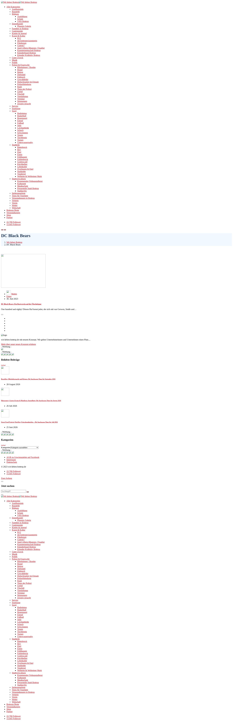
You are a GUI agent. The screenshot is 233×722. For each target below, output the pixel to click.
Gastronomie (17, 31)
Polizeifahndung (24, 84)
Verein (14, 203)
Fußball (20, 123)
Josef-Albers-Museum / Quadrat (30, 48)
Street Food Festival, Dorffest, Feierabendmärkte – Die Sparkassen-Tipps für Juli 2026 (29, 422)
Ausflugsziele (17, 9)
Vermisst (21, 99)
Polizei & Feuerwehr (21, 65)
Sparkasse (16, 108)
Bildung (15, 14)
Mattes (14, 294)
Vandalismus (22, 96)
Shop (8, 215)
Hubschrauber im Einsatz (28, 82)
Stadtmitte (21, 171)
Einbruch (21, 77)
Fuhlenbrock (22, 159)
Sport (14, 111)
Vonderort (21, 174)
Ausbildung (22, 16)
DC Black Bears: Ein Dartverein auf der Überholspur (21, 304)
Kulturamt (21, 183)
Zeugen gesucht (24, 104)
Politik (14, 62)
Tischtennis (22, 137)
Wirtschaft (16, 208)
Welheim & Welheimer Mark (29, 176)
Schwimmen (22, 133)
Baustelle (16, 11)
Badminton (22, 113)
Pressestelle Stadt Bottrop (28, 188)
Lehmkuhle (22, 166)
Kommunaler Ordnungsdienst (29, 181)
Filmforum (21, 43)
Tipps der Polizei (24, 89)
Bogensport (22, 118)
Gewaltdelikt (22, 79)
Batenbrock (22, 147)
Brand (20, 70)
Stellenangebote (18, 193)
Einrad (20, 120)
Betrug (20, 72)
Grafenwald (22, 162)
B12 (19, 38)
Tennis (20, 135)
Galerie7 (21, 45)
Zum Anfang (6, 478)
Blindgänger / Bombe (26, 67)
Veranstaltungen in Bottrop (23, 198)
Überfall (20, 94)
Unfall (20, 91)
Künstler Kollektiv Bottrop (28, 55)
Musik (14, 60)
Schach (20, 130)
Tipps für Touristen (20, 196)
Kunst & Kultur (18, 36)
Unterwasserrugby (25, 142)
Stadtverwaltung (19, 179)
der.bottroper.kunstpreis (27, 41)
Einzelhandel (17, 24)
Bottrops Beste (12, 210)
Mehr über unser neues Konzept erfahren (18, 344)
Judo (19, 125)
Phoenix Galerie (24, 26)
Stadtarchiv (22, 191)
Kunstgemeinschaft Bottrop (29, 50)
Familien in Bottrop (20, 28)
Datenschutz (11, 462)
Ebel (19, 152)
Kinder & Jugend (19, 33)
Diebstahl (21, 74)
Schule (20, 19)
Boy (19, 150)
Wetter (14, 205)
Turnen (20, 140)
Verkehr (15, 200)
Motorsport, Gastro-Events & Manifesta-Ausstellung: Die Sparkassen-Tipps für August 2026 (31, 400)
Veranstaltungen (13, 213)
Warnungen (22, 101)
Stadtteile (16, 145)
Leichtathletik (23, 128)
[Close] (2, 481)
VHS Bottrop (23, 21)
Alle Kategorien (13, 7)
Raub (19, 87)
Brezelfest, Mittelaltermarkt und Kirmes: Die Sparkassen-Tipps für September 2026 (28, 379)
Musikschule (22, 186)
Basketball (21, 116)
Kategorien (6, 447)
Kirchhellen (22, 164)
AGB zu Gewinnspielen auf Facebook (22, 457)
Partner (9, 217)
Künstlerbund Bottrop (26, 53)
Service (15, 106)
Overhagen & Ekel (25, 169)
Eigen (19, 154)
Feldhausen (22, 157)
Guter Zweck (17, 58)
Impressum (11, 460)
